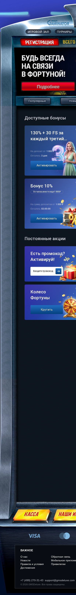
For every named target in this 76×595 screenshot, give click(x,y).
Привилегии (58, 564)
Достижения (27, 567)
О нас (23, 556)
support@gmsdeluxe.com (60, 580)
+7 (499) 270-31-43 (31, 580)
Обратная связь (60, 556)
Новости (25, 560)
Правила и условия (32, 564)
